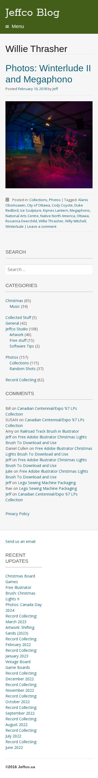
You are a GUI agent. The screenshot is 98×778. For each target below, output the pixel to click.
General (12, 323)
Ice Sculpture (30, 210)
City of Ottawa (38, 205)
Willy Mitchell (75, 221)
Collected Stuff (18, 317)
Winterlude (14, 226)
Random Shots (23, 368)
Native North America (57, 215)
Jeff (55, 88)
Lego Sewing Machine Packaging (47, 482)
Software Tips (22, 346)
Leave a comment (41, 226)
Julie (9, 471)
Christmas (14, 300)
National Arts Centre (22, 215)
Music (15, 306)
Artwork (16, 334)
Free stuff (18, 340)
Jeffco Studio (16, 328)
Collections (38, 199)
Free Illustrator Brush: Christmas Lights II (20, 593)
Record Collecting (20, 379)
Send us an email (20, 541)
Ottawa (83, 215)
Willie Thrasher (51, 221)
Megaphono (80, 210)
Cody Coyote (62, 205)
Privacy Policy (17, 513)
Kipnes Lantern (55, 210)
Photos (55, 199)
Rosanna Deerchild (21, 221)
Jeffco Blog (32, 13)
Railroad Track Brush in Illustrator (49, 431)
